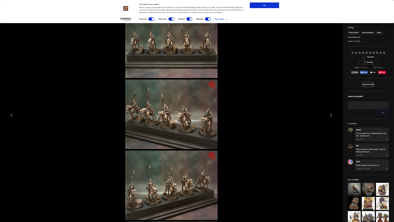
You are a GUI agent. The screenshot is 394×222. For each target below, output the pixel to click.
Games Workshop (367, 32)
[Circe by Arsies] (368, 203)
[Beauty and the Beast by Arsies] (382, 189)
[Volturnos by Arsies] (382, 203)
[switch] (171, 19)
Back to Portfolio (368, 84)
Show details (219, 19)
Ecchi (358, 162)
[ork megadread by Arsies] (368, 189)
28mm (379, 32)
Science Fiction (353, 32)
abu (357, 146)
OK (264, 5)
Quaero (358, 130)
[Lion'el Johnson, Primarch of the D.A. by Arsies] (354, 189)
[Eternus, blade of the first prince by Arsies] (354, 203)
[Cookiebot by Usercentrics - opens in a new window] (126, 19)
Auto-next (370, 57)
